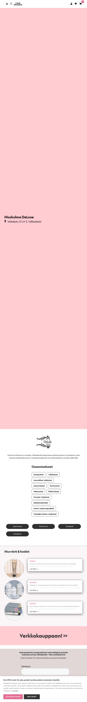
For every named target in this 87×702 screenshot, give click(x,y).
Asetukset (32, 697)
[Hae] (11, 3)
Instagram (17, 534)
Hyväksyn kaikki (13, 697)
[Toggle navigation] (7, 4)
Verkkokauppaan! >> (43, 635)
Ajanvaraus (17, 526)
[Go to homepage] (18, 4)
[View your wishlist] (76, 4)
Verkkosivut (43, 526)
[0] (80, 4)
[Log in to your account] (71, 4)
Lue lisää (15, 691)
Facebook (69, 526)
